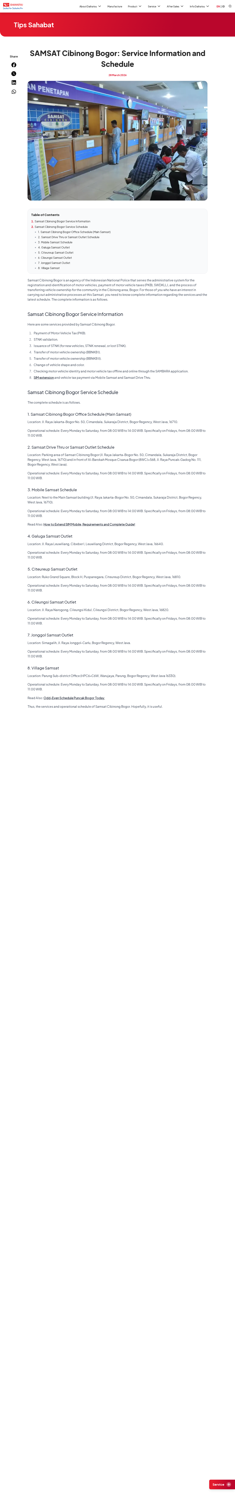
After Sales (173, 6)
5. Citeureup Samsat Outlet (55, 252)
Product (132, 6)
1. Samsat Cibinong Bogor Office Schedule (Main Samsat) (74, 232)
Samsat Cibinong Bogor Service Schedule (61, 227)
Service (152, 6)
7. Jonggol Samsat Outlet (54, 263)
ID (223, 6)
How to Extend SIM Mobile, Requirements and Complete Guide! (89, 524)
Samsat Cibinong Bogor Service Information (62, 221)
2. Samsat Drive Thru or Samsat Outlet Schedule (68, 237)
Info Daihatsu (197, 6)
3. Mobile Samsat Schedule (55, 242)
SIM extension (44, 377)
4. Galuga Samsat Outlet (54, 247)
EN (218, 6)
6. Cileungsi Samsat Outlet (55, 257)
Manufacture (115, 6)
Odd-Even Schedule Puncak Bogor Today (74, 698)
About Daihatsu (88, 6)
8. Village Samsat (49, 268)
